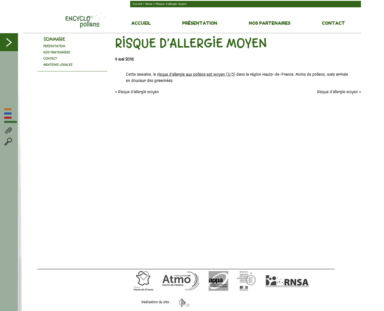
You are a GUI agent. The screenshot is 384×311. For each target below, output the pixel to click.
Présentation (199, 23)
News (148, 3)
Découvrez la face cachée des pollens (85, 20)
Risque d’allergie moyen (337, 91)
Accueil (137, 3)
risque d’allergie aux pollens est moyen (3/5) (196, 74)
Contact (333, 23)
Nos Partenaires (269, 23)
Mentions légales (58, 64)
